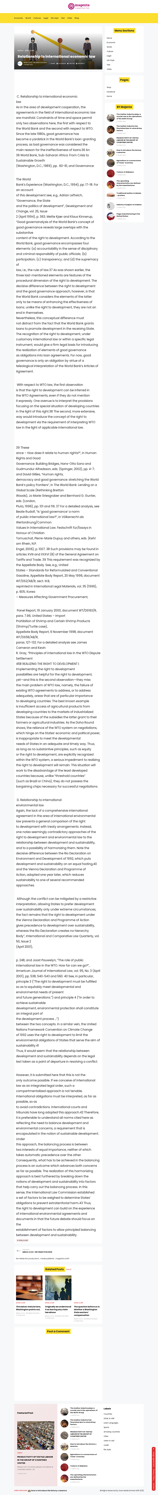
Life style (55, 18)
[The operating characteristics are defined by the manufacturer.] (111, 185)
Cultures (37, 18)
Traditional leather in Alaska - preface (129, 194)
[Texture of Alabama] (111, 173)
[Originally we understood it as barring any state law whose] (58, 1287)
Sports (106, 1427)
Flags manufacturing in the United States (128, 215)
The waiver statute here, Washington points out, (28, 1308)
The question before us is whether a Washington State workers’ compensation (87, 1310)
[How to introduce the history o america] (111, 153)
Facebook (111, 92)
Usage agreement (154, 1459)
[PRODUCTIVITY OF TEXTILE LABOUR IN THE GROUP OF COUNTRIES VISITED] (111, 142)
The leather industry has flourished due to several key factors (129, 128)
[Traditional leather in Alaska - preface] (111, 196)
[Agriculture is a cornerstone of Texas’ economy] (111, 163)
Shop (77, 18)
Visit (63, 18)
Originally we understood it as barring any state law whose (58, 1309)
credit (19, 1453)
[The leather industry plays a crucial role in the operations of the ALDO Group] (111, 118)
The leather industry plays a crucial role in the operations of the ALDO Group (129, 116)
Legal (45, 18)
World (28, 18)
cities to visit (109, 1440)
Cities (69, 18)
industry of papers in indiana (129, 205)
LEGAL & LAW (29, 51)
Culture (110, 51)
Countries (108, 1414)
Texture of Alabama (125, 172)
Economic (18, 18)
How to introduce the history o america (129, 151)
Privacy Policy (154, 1475)
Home (20, 50)
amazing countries (112, 1432)
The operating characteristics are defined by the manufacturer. (128, 183)
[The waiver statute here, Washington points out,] (29, 1287)
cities (106, 1436)
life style (107, 1449)
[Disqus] (58, 1367)
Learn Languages (111, 1423)
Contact (154, 1486)
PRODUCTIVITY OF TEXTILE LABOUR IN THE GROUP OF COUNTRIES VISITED (127, 140)
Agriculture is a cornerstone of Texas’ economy (129, 161)
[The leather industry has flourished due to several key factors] (111, 130)
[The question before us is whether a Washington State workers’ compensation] (87, 1287)
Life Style (110, 60)
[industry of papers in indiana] (111, 206)
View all (68, 1269)
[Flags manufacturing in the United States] (111, 216)
